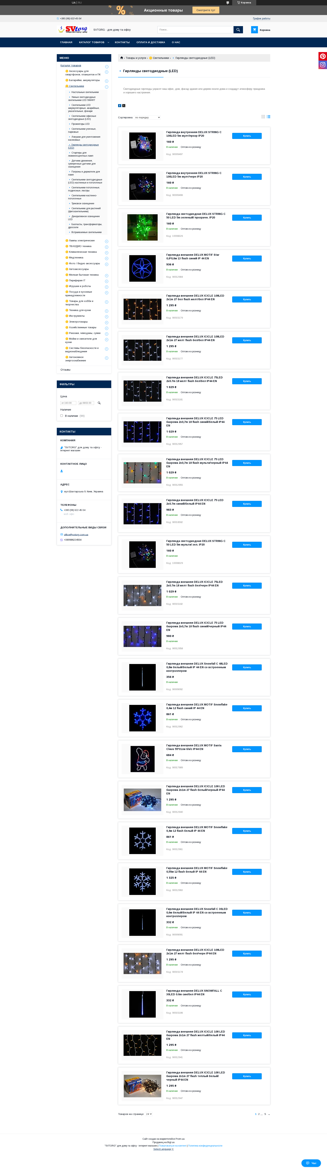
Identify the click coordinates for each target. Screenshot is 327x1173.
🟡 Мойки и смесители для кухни (81, 340)
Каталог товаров (91, 42)
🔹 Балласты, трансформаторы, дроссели (85, 226)
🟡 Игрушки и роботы (78, 286)
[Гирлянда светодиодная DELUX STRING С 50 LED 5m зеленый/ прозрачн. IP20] (142, 227)
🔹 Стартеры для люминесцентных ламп (80, 154)
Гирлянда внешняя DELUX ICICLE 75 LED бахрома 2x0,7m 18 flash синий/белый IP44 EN (195, 422)
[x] (123, 106)
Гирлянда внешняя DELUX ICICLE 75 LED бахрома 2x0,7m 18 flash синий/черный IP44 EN (196, 626)
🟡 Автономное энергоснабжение (75, 359)
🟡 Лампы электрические (80, 240)
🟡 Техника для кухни (78, 310)
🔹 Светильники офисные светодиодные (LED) (82, 117)
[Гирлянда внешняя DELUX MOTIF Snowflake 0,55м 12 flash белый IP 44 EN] (142, 882)
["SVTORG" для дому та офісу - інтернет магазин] (73, 32)
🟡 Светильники (159, 57)
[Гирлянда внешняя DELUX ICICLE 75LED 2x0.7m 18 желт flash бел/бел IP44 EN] (142, 391)
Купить (247, 136)
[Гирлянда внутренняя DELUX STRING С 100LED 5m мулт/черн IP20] (142, 186)
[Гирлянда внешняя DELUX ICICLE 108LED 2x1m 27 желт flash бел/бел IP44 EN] (142, 350)
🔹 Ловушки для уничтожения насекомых (84, 138)
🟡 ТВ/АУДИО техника (78, 246)
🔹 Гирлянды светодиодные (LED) (83, 146)
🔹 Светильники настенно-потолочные (82, 197)
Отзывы (65, 369)
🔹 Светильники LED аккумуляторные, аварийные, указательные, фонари (84, 108)
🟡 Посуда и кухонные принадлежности (78, 293)
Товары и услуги (136, 57)
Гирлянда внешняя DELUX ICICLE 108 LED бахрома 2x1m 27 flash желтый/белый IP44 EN (195, 1035)
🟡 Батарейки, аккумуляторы (82, 80)
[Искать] (238, 29)
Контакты (122, 42)
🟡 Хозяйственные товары (80, 327)
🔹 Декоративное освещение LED (84, 218)
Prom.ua (180, 1139)
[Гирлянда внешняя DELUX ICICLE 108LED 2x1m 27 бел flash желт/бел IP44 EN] (142, 309)
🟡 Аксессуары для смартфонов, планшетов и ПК (82, 73)
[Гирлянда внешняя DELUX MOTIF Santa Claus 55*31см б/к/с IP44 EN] (142, 759)
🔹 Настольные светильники (83, 92)
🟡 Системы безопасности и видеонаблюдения (82, 350)
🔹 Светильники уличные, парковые (82, 130)
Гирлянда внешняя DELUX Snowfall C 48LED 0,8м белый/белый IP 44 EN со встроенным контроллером (197, 667)
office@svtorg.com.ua (76, 534)
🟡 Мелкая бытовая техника (82, 274)
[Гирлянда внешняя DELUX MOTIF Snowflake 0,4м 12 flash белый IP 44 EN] (142, 841)
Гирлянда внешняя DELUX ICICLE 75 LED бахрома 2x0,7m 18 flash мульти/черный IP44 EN (197, 463)
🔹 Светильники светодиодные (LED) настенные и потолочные (85, 181)
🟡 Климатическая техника (81, 251)
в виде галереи (263, 117)
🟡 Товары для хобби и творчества (79, 303)
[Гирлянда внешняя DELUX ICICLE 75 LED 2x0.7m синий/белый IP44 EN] (142, 514)
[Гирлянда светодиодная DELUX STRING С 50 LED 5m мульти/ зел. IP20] (142, 554)
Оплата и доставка (150, 42)
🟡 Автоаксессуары (77, 269)
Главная (66, 42)
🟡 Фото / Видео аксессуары (82, 263)
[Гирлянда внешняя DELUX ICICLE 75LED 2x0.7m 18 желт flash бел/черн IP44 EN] (142, 595)
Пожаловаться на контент (172, 1145)
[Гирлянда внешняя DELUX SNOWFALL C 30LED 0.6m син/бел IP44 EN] (142, 1004)
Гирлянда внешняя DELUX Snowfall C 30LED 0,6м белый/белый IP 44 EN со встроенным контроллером (197, 912)
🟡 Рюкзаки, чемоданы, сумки (82, 333)
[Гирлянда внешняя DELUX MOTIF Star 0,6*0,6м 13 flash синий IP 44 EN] (142, 268)
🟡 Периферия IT (75, 280)
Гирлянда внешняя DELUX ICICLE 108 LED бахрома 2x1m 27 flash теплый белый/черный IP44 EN (195, 1076)
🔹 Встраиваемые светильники (85, 232)
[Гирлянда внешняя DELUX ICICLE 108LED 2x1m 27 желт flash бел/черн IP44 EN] (142, 963)
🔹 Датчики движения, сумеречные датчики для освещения (82, 163)
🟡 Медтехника (74, 257)
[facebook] (119, 106)
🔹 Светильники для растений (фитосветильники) (84, 210)
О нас (176, 42)
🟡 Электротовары (76, 321)
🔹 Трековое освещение (81, 203)
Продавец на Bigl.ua (163, 1142)
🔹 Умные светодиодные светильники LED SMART (82, 98)
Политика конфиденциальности (205, 1145)
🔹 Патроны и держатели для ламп (84, 173)
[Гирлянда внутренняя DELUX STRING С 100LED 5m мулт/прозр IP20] (142, 146)
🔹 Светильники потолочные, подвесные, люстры (84, 189)
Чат (314, 1163)
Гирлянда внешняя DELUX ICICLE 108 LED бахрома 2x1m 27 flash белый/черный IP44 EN (195, 790)
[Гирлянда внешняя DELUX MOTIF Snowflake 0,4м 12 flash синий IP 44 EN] (142, 718)
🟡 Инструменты (75, 315)
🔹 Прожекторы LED (79, 124)
